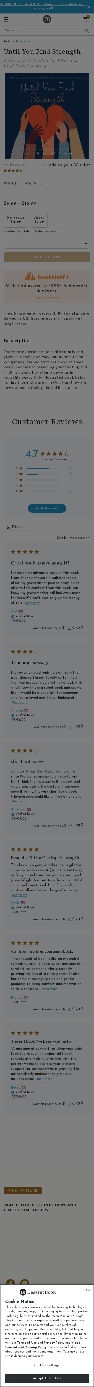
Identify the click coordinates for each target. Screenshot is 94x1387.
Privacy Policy (54, 1342)
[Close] (89, 1291)
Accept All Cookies (47, 1378)
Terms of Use (27, 1342)
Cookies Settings (47, 1365)
